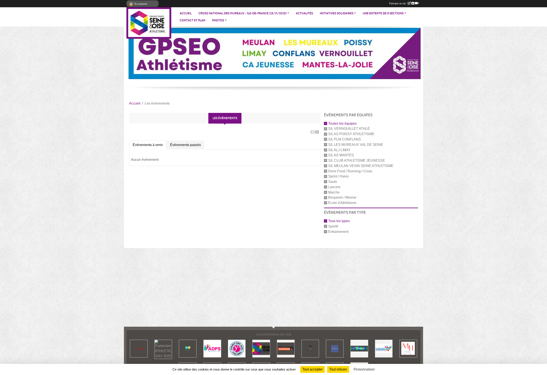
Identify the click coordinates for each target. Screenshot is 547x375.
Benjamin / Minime (342, 197)
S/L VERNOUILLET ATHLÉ (349, 128)
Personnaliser (364, 369)
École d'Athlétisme (342, 203)
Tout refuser (338, 369)
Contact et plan (192, 20)
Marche (334, 192)
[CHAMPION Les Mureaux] (286, 348)
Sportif (333, 226)
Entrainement (338, 231)
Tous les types (339, 221)
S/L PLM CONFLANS (344, 139)
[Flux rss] (317, 132)
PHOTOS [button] (218, 20)
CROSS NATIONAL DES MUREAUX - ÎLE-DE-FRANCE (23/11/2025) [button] (243, 13)
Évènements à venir (148, 145)
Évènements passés (185, 145)
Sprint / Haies (338, 176)
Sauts (332, 181)
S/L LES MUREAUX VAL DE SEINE (355, 144)
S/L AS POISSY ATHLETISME (351, 134)
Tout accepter (312, 369)
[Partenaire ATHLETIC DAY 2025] (139, 348)
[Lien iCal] (312, 132)
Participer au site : (398, 3)
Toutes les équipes (342, 123)
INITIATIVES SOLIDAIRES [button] (336, 13)
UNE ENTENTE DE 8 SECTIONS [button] (383, 13)
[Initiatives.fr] (384, 348)
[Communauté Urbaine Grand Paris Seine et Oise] (261, 348)
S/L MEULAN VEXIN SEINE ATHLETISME (360, 166)
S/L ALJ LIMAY (339, 150)
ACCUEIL (186, 13)
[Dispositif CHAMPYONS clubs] (237, 348)
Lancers (334, 187)
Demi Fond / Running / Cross (350, 171)
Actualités (304, 13)
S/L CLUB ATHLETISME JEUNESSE (356, 160)
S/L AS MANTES (341, 155)
